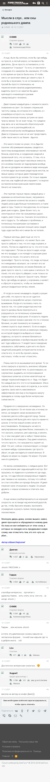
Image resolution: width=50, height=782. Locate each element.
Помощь (37, 751)
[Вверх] (12, 756)
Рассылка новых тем (28, 742)
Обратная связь (9, 742)
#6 (48, 689)
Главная (6, 756)
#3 (48, 588)
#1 (48, 53)
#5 (48, 661)
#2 (48, 563)
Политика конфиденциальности (17, 751)
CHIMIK (7, 27)
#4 (48, 623)
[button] (4, 3)
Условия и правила (11, 746)
